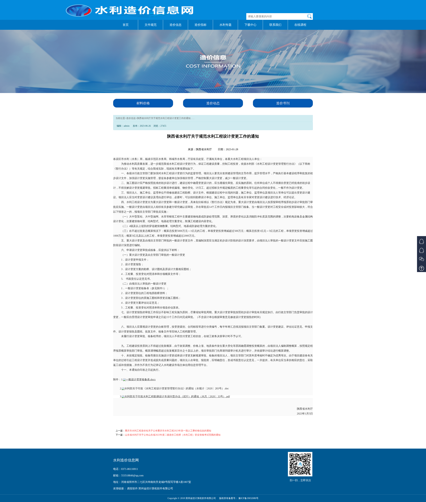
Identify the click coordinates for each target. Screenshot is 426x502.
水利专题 (225, 24)
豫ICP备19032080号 (248, 498)
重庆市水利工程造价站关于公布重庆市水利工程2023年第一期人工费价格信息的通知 (168, 430)
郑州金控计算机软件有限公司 (155, 488)
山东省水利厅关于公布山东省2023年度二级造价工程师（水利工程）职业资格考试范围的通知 (172, 435)
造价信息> (131, 118)
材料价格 (143, 103)
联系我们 (275, 24)
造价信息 (176, 24)
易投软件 (132, 488)
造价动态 (213, 103)
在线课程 (300, 24)
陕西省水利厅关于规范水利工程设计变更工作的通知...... (166, 118)
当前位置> (121, 118)
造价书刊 (283, 103)
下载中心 (250, 24)
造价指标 (201, 24)
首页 (126, 24)
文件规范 (151, 24)
